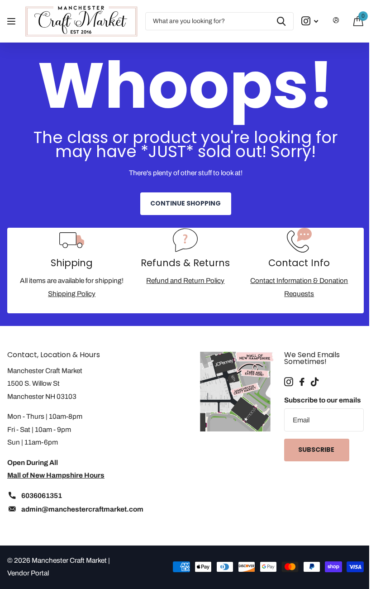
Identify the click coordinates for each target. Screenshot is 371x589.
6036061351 (41, 495)
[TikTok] (315, 382)
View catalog (12, 21)
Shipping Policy (71, 293)
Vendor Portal (28, 573)
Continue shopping (185, 203)
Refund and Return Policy (185, 280)
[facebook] (302, 382)
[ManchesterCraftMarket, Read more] (310, 21)
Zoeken (281, 21)
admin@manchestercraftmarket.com (82, 509)
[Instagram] (288, 382)
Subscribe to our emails (322, 400)
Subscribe (317, 449)
